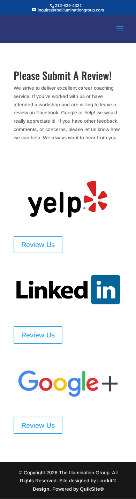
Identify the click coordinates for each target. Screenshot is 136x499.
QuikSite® (92, 489)
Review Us (38, 244)
